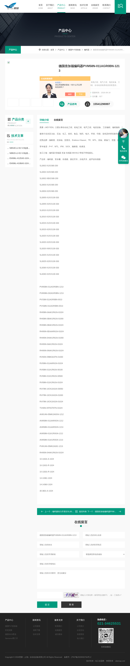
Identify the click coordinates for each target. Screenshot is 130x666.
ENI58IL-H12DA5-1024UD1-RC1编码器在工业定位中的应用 (20, 158)
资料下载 (36, 630)
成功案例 (58, 634)
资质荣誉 (80, 634)
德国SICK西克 (10, 634)
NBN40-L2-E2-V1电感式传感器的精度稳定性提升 (20, 148)
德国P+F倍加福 (74, 50)
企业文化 (80, 630)
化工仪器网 (99, 661)
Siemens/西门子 (11, 638)
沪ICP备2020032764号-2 (81, 657)
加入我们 (80, 638)
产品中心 (61, 6)
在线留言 (95, 6)
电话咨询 (123, 151)
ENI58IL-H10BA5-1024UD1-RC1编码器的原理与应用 (20, 163)
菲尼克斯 (8, 630)
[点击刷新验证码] (71, 595)
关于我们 (50, 6)
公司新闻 (36, 626)
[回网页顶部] (123, 141)
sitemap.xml (120, 661)
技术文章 (84, 6)
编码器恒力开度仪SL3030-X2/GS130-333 (69, 511)
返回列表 (83, 511)
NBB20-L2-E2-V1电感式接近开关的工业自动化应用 (20, 153)
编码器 (86, 50)
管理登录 (109, 661)
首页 (40, 6)
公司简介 (80, 626)
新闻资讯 (73, 6)
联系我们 (106, 6)
